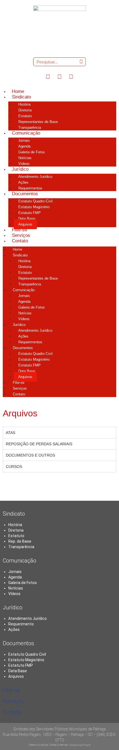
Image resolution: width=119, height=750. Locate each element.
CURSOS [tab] (14, 466)
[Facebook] (48, 76)
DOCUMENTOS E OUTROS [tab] (30, 455)
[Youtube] (71, 76)
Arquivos (16, 676)
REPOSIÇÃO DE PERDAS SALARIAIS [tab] (39, 444)
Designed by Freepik (80, 745)
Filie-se (11, 690)
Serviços (13, 701)
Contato (12, 712)
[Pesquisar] (81, 62)
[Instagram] (59, 76)
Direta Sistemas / (59, 744)
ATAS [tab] (10, 432)
